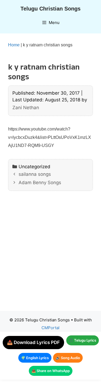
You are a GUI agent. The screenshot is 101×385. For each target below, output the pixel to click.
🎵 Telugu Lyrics (82, 340)
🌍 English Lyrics (35, 358)
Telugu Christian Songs (50, 9)
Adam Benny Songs (40, 182)
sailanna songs (35, 174)
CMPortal (50, 327)
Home (14, 45)
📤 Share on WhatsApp (51, 371)
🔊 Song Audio (68, 358)
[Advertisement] (50, 254)
